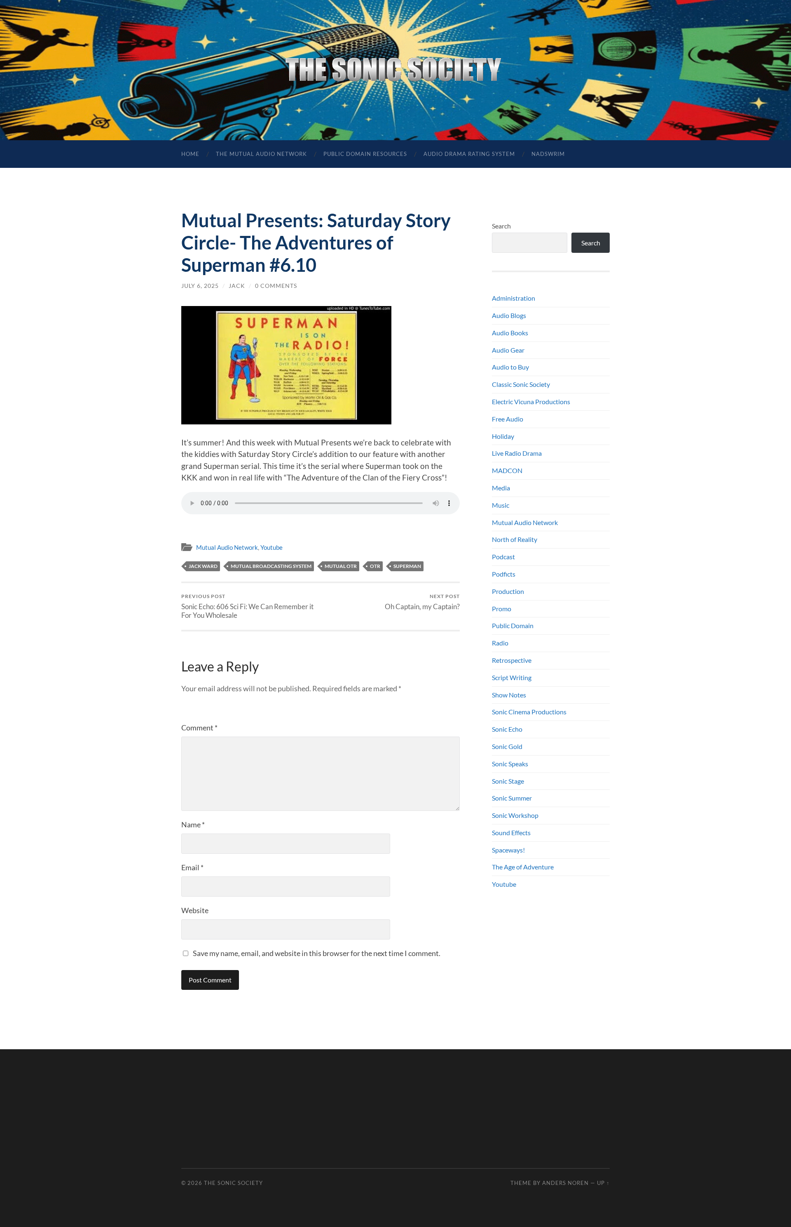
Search (501, 226)
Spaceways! (508, 850)
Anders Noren (565, 1183)
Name (193, 824)
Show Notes (509, 695)
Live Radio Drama (517, 453)
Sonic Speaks (510, 764)
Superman (407, 566)
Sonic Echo (507, 729)
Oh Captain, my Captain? (422, 602)
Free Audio (507, 419)
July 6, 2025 (200, 285)
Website (194, 910)
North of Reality (514, 539)
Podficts (503, 574)
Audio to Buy (510, 367)
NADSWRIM (548, 154)
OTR (375, 566)
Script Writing (511, 677)
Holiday (503, 436)
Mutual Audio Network (227, 547)
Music (500, 505)
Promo (501, 608)
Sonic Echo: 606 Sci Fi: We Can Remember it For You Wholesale (247, 606)
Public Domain (513, 625)
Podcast (503, 557)
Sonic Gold (507, 746)
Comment (199, 727)
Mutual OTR (341, 566)
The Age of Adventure (523, 867)
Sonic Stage (508, 781)
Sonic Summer (512, 798)
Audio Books (510, 333)
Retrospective (511, 660)
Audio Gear (508, 350)
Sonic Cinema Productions (529, 712)
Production (508, 591)
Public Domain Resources (365, 154)
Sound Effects (511, 832)
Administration (513, 298)
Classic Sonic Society (521, 384)
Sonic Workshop (515, 815)
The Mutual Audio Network (261, 154)
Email (192, 867)
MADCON (507, 470)
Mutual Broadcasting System (271, 566)
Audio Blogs (509, 315)
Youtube (271, 547)
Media (501, 488)
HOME (190, 154)
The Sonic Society (233, 1183)
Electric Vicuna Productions (531, 401)
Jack (237, 285)
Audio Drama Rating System (469, 154)
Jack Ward (203, 566)
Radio (500, 643)
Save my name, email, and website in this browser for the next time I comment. (316, 953)
